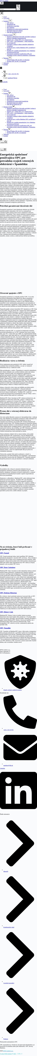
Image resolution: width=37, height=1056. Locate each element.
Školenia (5, 129)
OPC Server (10, 95)
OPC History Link (6, 612)
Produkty (5, 93)
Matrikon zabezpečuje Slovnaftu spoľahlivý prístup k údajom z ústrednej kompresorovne (21, 109)
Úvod (5, 89)
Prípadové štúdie (7, 107)
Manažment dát (11, 96)
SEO (14, 1054)
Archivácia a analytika (13, 98)
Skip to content (4, 0)
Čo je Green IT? (11, 114)
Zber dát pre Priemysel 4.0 (14, 104)
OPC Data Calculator (7, 567)
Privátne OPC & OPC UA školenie (16, 132)
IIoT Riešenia (10, 99)
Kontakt (5, 136)
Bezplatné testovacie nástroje (15, 103)
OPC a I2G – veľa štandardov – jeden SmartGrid (20, 113)
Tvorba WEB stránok (6, 1054)
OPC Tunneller (5, 628)
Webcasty (6, 134)
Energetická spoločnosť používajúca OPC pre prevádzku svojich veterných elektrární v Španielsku (21, 126)
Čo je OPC (6, 91)
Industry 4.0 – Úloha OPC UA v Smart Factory (20, 111)
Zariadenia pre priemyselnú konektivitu (17, 101)
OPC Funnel (4, 553)
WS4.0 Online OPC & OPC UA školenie (18, 131)
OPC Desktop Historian (8, 593)
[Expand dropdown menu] (15, 107)
